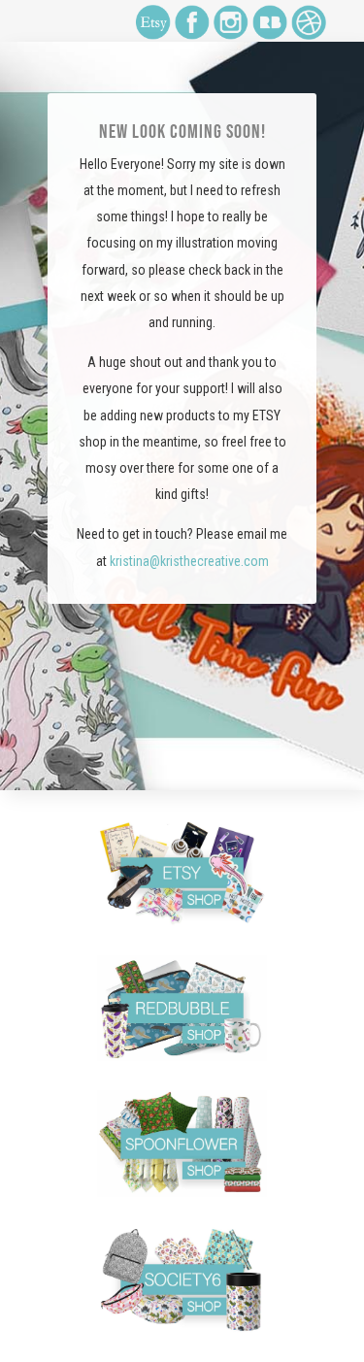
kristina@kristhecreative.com (189, 561)
